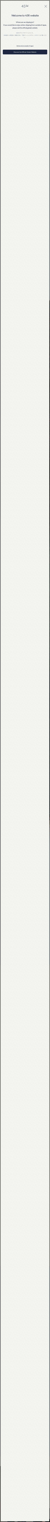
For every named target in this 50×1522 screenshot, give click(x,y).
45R (25, 6)
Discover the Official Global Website (25, 52)
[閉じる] (46, 6)
